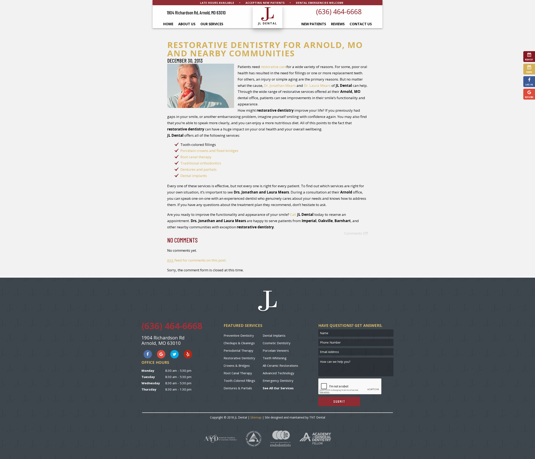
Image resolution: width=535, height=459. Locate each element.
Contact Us (361, 24)
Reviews (338, 24)
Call (293, 214)
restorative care (274, 66)
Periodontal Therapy (238, 350)
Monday (147, 370)
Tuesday (148, 377)
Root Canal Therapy (238, 373)
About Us (186, 24)
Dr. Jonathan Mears (280, 85)
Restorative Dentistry (239, 358)
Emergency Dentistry (278, 380)
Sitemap (255, 417)
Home (168, 24)
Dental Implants (274, 335)
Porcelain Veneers (276, 350)
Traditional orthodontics (200, 163)
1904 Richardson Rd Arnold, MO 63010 (163, 340)
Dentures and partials (198, 169)
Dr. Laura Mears (317, 85)
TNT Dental (317, 417)
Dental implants (193, 175)
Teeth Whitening (275, 358)
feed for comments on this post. (197, 260)
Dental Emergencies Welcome (320, 3)
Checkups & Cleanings (239, 343)
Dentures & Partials (238, 388)
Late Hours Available (217, 3)
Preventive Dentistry (239, 335)
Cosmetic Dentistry (276, 343)
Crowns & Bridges (237, 365)
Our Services (211, 24)
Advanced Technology (278, 373)
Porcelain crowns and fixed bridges (209, 150)
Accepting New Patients (265, 3)
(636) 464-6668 (339, 11)
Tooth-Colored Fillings (239, 380)
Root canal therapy (195, 156)
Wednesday (150, 383)
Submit (339, 401)
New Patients (313, 24)
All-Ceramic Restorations (280, 365)
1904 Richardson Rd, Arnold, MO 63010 (196, 12)
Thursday (148, 389)
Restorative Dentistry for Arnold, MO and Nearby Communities (265, 49)
